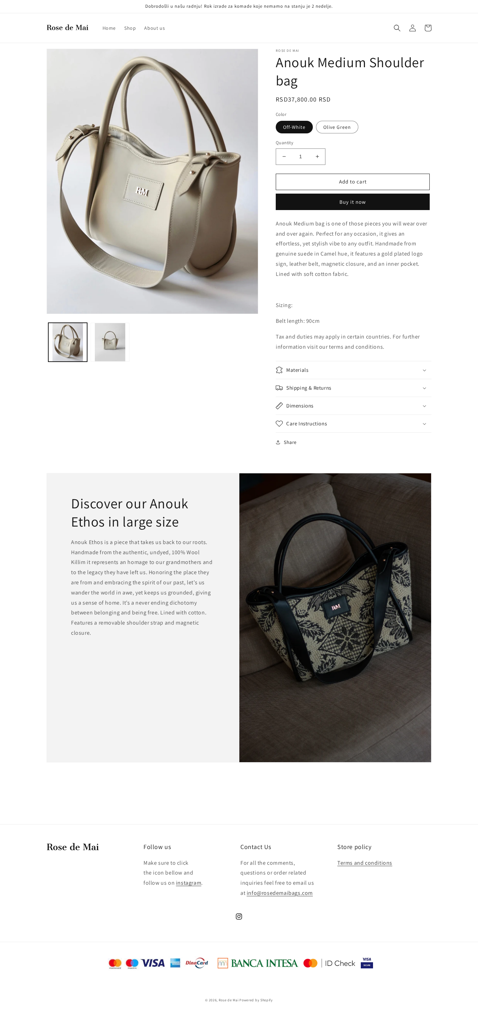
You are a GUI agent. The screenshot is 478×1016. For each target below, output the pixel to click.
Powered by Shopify (256, 1000)
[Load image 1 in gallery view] (67, 342)
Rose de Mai (229, 1000)
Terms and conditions (364, 863)
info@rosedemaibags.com (280, 893)
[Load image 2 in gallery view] (110, 342)
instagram (188, 882)
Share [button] (290, 442)
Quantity (284, 143)
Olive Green (337, 127)
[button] (397, 28)
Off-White (294, 127)
